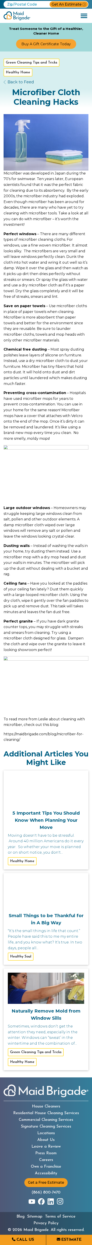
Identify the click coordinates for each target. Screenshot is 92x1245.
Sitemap (34, 1217)
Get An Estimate (67, 4)
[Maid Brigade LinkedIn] (50, 1201)
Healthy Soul (20, 956)
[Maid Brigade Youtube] (32, 1201)
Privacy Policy (46, 1223)
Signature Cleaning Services (46, 1127)
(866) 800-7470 (46, 1193)
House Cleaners (46, 1107)
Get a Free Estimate (46, 1182)
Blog (21, 1217)
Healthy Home (18, 72)
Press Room (46, 1153)
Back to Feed (21, 82)
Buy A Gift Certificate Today (46, 44)
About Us (46, 1140)
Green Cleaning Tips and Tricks (31, 62)
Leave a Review (46, 1147)
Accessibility (46, 1173)
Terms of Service (60, 1217)
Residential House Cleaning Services (46, 1113)
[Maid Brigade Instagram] (60, 1201)
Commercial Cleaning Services (46, 1120)
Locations (46, 1133)
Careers (46, 1160)
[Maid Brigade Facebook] (41, 1201)
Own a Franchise (46, 1167)
